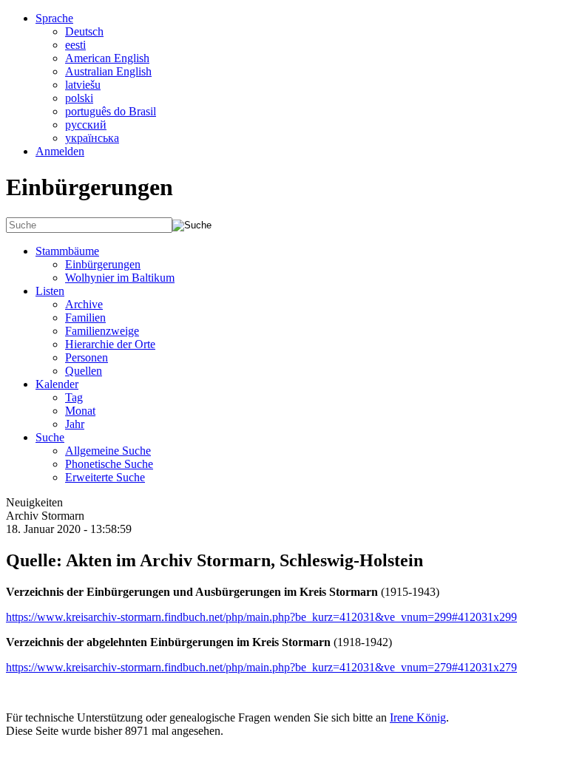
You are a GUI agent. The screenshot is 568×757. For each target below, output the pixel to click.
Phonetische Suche (109, 464)
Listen (50, 291)
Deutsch (84, 31)
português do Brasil (110, 111)
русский (85, 124)
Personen (86, 357)
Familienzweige (102, 331)
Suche (50, 437)
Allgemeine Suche (108, 450)
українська (92, 138)
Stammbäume (67, 251)
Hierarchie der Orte (110, 344)
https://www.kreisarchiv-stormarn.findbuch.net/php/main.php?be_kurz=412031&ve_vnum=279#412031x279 (261, 667)
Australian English (108, 71)
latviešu (83, 84)
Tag (74, 397)
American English (107, 58)
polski (79, 98)
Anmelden (60, 151)
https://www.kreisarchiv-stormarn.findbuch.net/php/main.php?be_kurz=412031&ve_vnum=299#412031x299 (261, 617)
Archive (84, 304)
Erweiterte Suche (105, 477)
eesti (75, 44)
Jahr (74, 424)
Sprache (54, 18)
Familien (85, 317)
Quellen (83, 370)
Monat (80, 410)
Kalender (57, 384)
